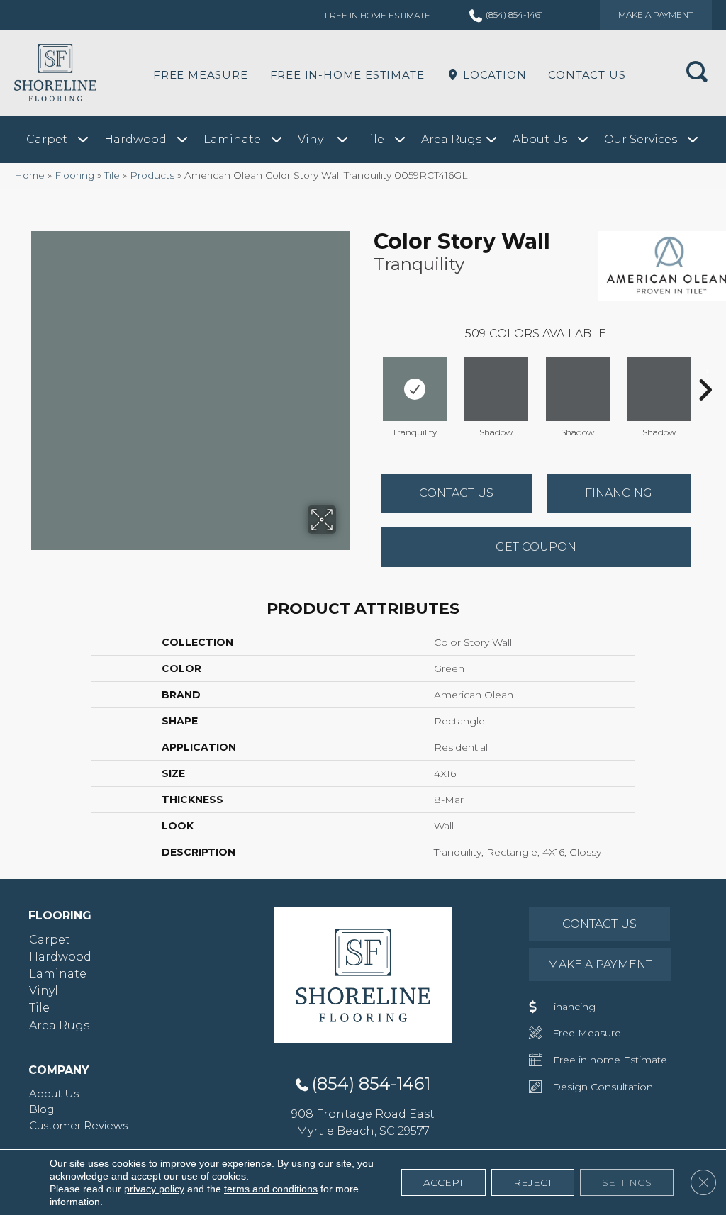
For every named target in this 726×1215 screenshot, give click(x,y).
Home (29, 175)
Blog (41, 1109)
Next (704, 369)
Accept (443, 1182)
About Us (54, 1093)
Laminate (57, 973)
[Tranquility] (414, 389)
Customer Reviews (78, 1125)
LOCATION (492, 75)
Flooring (74, 175)
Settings (627, 1182)
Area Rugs (59, 1025)
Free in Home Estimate (377, 15)
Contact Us (586, 75)
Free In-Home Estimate (347, 75)
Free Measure (200, 75)
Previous (366, 369)
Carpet (49, 939)
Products (152, 175)
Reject (532, 1182)
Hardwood (60, 956)
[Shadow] (496, 389)
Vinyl (43, 990)
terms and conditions (271, 1188)
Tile (112, 175)
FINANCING (618, 493)
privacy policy (154, 1188)
